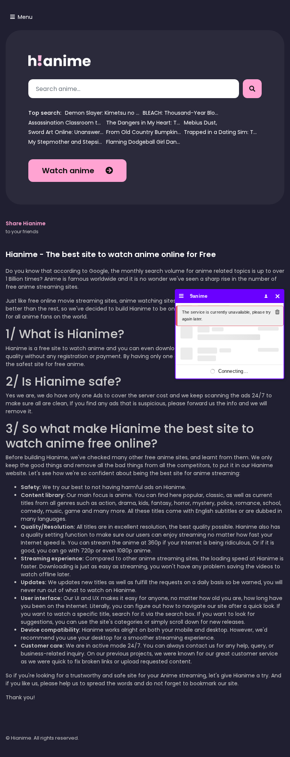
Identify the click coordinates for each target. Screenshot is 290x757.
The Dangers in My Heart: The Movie (144, 122)
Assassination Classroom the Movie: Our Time (66, 122)
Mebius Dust (200, 122)
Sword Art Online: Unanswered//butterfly (66, 132)
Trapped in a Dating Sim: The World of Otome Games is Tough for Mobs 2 (221, 132)
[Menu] (181, 296)
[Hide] (277, 296)
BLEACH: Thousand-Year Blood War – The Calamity (180, 113)
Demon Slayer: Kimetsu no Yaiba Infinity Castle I (102, 113)
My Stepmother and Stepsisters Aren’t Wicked (66, 142)
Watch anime (69, 170)
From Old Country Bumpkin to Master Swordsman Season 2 (144, 132)
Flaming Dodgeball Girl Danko (144, 142)
